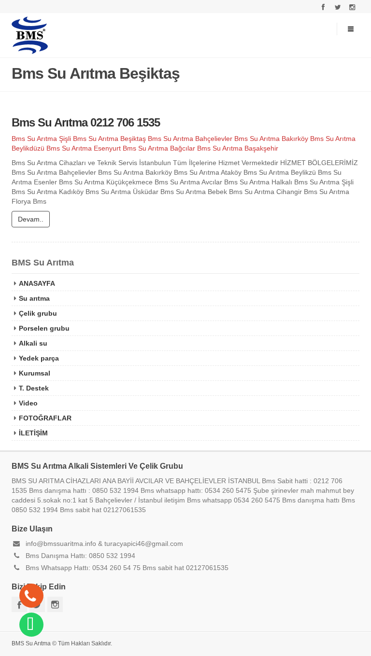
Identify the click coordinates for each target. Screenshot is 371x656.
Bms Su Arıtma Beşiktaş (109, 138)
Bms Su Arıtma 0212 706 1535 (86, 122)
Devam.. (30, 219)
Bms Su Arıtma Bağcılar (159, 148)
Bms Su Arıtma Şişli (41, 138)
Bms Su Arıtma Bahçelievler (190, 138)
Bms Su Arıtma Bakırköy (271, 138)
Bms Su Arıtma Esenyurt (83, 148)
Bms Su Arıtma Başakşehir (237, 148)
